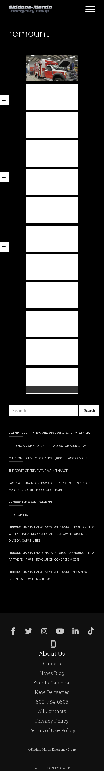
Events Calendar (52, 682)
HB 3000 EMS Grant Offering (30, 502)
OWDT (65, 768)
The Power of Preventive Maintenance (38, 471)
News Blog (52, 673)
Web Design (44, 768)
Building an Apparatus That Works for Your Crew (47, 446)
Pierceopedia (18, 515)
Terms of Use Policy (52, 730)
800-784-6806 (52, 701)
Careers (52, 663)
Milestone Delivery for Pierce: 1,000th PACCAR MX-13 (48, 458)
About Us (52, 654)
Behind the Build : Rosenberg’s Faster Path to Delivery (49, 433)
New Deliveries (52, 692)
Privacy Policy (52, 720)
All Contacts (52, 711)
